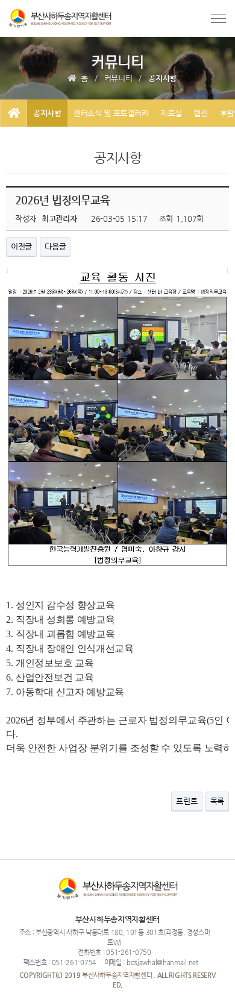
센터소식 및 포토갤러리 (111, 113)
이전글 (21, 246)
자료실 (170, 113)
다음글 (55, 246)
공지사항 (47, 113)
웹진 (200, 113)
